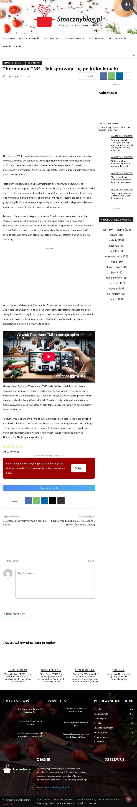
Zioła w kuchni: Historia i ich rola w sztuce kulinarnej (120, 163)
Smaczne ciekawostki (122, 136)
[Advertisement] (49, 275)
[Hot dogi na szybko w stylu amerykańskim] (8, 711)
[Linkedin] (119, 76)
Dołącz (79, 468)
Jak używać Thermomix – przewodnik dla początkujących (119, 676)
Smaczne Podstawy (108, 123)
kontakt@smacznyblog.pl (57, 787)
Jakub (15, 77)
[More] (128, 76)
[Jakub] (5, 76)
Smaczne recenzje (14, 63)
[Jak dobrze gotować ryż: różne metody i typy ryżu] (116, 108)
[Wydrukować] (61, 500)
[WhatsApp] (111, 76)
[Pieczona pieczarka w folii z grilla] (54, 724)
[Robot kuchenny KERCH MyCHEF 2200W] (54, 711)
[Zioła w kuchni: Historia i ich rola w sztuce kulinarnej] (104, 161)
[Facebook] (123, 54)
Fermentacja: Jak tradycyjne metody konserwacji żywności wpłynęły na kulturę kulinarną (122, 144)
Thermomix (34, 63)
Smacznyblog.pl (32, 463)
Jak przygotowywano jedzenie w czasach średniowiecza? (121, 195)
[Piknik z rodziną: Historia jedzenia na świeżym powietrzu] (104, 177)
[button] (133, 54)
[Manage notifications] (128, 799)
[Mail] (127, 54)
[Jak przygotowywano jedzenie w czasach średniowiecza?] (104, 193)
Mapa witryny (7, 804)
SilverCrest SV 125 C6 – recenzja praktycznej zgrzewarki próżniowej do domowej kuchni (51, 677)
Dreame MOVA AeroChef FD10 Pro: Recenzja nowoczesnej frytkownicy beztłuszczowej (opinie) (85, 677)
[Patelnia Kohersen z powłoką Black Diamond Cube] (54, 736)
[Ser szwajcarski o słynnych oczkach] (8, 723)
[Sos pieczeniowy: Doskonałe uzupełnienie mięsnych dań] (8, 735)
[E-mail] (52, 500)
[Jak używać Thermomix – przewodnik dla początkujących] (119, 657)
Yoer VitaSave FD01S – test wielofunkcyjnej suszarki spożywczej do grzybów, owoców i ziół (17, 677)
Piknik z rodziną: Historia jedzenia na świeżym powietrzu (121, 179)
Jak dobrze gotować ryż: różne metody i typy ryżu (114, 128)
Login (91, 560)
